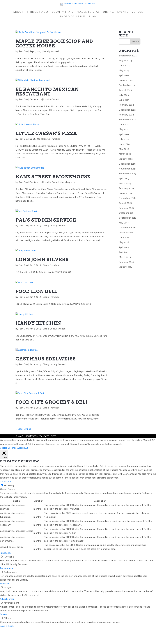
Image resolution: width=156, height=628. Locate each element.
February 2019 (126, 188)
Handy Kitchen (38, 323)
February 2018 (126, 208)
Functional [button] (5, 553)
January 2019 (126, 193)
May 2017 (124, 222)
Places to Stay (88, 12)
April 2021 (124, 134)
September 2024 (128, 55)
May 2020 (124, 149)
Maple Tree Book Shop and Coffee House (54, 43)
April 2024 (124, 75)
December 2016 (127, 227)
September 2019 (127, 173)
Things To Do (37, 12)
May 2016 (124, 242)
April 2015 (124, 247)
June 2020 (124, 144)
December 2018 (127, 198)
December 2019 (127, 164)
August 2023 (125, 90)
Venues (137, 12)
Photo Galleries (73, 16)
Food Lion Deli (36, 291)
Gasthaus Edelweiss (46, 359)
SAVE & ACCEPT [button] (8, 626)
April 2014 (124, 252)
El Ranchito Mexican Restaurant (47, 91)
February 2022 (126, 114)
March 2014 (125, 257)
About (18, 12)
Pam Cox (23, 51)
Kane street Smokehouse (53, 176)
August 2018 (125, 203)
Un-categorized (68, 182)
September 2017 (127, 218)
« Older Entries (23, 429)
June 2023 (124, 100)
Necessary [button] (5, 481)
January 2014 (126, 267)
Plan (93, 16)
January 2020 (126, 159)
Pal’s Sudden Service (46, 220)
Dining (108, 12)
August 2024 (125, 60)
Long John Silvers (42, 259)
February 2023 (126, 105)
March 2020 (125, 154)
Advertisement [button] (7, 599)
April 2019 (124, 178)
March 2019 (125, 183)
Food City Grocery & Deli (52, 402)
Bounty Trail (62, 12)
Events (122, 12)
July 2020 (124, 139)
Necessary (9, 485)
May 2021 (124, 129)
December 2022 (127, 110)
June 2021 (124, 124)
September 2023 (127, 85)
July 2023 (124, 95)
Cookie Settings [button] (8, 448)
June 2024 (124, 65)
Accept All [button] (22, 448)
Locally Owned (51, 51)
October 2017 (126, 213)
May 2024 (124, 70)
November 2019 (127, 168)
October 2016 (126, 232)
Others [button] (3, 614)
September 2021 (127, 119)
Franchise (55, 139)
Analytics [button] (4, 583)
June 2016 (124, 237)
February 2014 (126, 262)
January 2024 (126, 80)
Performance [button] (7, 568)
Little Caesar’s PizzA (46, 133)
